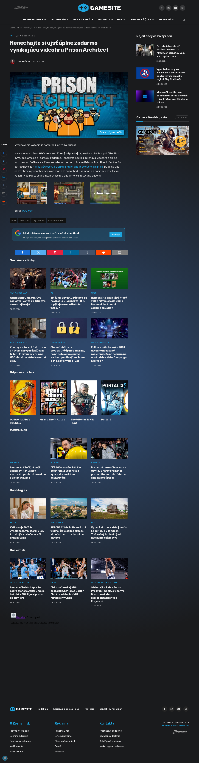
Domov (13, 28)
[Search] (183, 19)
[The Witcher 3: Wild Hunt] (84, 397)
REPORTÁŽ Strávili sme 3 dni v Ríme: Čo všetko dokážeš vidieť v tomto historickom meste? (68, 532)
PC (34, 28)
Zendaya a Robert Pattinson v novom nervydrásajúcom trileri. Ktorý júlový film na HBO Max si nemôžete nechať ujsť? (28, 354)
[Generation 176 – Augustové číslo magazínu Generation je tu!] (162, 140)
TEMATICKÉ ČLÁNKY (142, 19)
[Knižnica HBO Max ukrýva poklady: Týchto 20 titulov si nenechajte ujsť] (28, 278)
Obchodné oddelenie (110, 736)
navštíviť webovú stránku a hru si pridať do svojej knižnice (68, 166)
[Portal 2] (114, 397)
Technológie (58, 342)
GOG (13, 220)
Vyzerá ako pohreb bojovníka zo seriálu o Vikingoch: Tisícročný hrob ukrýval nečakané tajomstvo (109, 532)
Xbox (94, 293)
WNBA (53, 583)
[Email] (3, 193)
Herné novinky (24, 28)
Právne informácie (19, 731)
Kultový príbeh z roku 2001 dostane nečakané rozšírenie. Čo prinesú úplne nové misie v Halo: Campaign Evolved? (109, 354)
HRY (119, 19)
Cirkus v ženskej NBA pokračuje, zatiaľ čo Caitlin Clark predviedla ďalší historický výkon (67, 592)
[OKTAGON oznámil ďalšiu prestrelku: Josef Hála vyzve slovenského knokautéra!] (68, 448)
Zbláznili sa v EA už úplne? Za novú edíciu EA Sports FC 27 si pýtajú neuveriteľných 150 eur (68, 302)
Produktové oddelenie (111, 731)
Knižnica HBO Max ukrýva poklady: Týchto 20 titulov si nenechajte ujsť (28, 301)
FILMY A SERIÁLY (83, 19)
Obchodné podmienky (66, 741)
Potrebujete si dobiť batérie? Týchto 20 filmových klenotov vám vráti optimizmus (171, 51)
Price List (59, 751)
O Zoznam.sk (20, 723)
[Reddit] (3, 201)
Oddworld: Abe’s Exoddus (20, 421)
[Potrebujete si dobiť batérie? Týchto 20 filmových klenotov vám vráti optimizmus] (145, 50)
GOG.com (27, 210)
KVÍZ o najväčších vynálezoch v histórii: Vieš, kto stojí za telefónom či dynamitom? (27, 532)
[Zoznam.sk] (181, 733)
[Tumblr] (3, 185)
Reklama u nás (62, 731)
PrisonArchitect (56, 220)
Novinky (14, 463)
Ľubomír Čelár (23, 61)
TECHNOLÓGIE (59, 19)
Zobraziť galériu (110, 132)
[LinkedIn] (3, 177)
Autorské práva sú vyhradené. (175, 725)
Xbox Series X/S (100, 342)
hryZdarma (38, 220)
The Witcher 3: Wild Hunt (83, 421)
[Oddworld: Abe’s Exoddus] (23, 397)
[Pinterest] (3, 169)
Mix (93, 523)
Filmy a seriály (18, 293)
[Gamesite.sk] (99, 8)
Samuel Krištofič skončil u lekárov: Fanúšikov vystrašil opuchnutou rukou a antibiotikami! (28, 472)
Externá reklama (63, 736)
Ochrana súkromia (19, 736)
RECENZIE (104, 19)
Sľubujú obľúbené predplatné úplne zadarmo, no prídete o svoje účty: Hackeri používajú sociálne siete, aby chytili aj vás (67, 354)
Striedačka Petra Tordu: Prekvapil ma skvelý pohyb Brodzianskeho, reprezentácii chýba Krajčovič (107, 594)
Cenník (58, 746)
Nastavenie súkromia (20, 741)
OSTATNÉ (165, 19)
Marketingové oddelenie (112, 746)
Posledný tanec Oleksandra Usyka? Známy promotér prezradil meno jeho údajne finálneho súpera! (108, 472)
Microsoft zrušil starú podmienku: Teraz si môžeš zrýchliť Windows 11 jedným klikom (172, 97)
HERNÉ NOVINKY (33, 19)
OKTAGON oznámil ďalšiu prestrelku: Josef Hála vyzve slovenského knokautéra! (65, 472)
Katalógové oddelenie (110, 741)
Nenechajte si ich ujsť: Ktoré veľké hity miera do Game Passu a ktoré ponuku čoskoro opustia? (109, 302)
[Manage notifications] (4, 758)
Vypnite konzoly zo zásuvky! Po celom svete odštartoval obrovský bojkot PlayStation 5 (171, 74)
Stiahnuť (182, 117)
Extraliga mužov (20, 583)
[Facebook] (3, 153)
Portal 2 (106, 419)
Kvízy (13, 523)
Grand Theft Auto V (52, 419)
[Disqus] (69, 651)
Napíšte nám (16, 751)
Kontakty (107, 723)
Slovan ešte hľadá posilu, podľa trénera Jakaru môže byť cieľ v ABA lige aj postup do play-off (27, 592)
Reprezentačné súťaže (104, 583)
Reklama (61, 723)
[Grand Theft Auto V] (53, 397)
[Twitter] (3, 161)
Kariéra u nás (16, 746)
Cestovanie (57, 523)
